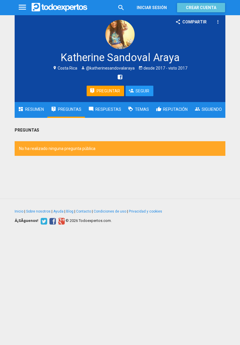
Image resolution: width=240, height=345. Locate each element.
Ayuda (58, 211)
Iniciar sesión (152, 7)
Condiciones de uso (110, 211)
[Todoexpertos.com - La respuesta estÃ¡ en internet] (59, 7)
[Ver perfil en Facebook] (118, 77)
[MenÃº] (22, 7)
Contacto (83, 211)
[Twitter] (43, 220)
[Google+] (61, 220)
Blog (69, 211)
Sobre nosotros (38, 211)
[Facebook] (52, 220)
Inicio (19, 211)
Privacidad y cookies (145, 211)
